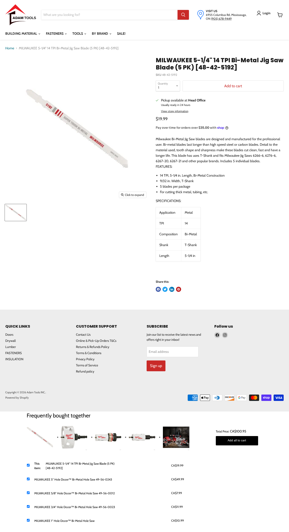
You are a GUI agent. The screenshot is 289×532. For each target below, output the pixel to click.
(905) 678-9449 (221, 19)
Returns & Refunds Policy (92, 347)
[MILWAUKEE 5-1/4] (15, 212)
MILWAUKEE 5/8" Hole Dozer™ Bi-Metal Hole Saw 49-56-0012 (74, 493)
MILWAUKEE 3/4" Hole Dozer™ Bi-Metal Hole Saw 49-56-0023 (74, 507)
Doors (9, 335)
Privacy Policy (85, 359)
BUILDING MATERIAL (21, 34)
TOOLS (78, 34)
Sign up (156, 365)
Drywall (10, 341)
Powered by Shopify (17, 397)
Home (9, 48)
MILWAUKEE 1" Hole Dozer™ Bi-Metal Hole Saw (64, 521)
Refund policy (85, 371)
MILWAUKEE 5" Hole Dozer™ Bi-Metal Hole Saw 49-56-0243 (73, 479)
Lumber (10, 347)
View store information (174, 111)
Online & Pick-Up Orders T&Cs (96, 341)
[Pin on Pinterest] (178, 289)
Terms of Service (87, 365)
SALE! (121, 34)
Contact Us (83, 335)
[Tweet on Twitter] (165, 289)
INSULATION (14, 359)
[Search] (183, 15)
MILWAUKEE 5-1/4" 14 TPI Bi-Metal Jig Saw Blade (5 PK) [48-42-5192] (80, 466)
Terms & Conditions (88, 353)
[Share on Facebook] (158, 289)
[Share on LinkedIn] (171, 289)
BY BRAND (100, 34)
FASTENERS (55, 34)
